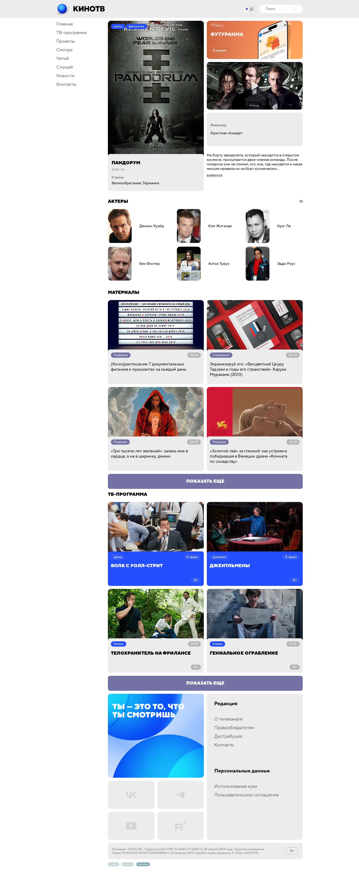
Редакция (225, 703)
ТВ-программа (71, 32)
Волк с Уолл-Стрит (137, 565)
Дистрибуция (228, 736)
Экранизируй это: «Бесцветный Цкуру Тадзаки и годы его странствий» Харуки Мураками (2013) (248, 369)
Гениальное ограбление (244, 653)
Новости (65, 75)
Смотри (64, 50)
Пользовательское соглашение (246, 795)
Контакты (66, 84)
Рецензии (120, 442)
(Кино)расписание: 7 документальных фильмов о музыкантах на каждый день (148, 366)
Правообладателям (234, 727)
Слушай (64, 67)
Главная (64, 24)
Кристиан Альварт (227, 133)
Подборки (121, 355)
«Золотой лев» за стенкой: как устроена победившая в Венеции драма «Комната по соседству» (248, 456)
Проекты (65, 41)
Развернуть (215, 175)
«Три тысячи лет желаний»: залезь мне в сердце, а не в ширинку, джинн (149, 453)
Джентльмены (230, 565)
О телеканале (228, 719)
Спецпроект (221, 355)
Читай (62, 58)
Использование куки (235, 786)
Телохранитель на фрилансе (151, 653)
